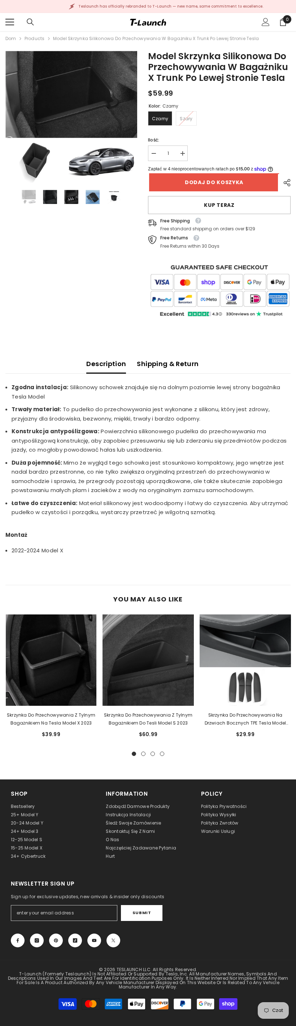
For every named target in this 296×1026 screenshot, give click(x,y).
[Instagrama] (37, 940)
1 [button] (134, 754)
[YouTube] (94, 940)
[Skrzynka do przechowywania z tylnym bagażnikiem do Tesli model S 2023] (148, 660)
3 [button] (153, 754)
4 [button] (162, 754)
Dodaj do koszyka (213, 182)
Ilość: (153, 140)
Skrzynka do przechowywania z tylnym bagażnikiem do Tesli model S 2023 (148, 719)
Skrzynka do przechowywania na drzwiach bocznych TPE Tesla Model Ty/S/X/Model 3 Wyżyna (245, 719)
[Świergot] (113, 940)
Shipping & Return (168, 363)
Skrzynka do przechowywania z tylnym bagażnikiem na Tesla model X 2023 (51, 719)
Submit (141, 913)
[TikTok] (75, 940)
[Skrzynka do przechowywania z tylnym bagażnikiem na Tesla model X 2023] (51, 660)
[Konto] (266, 22)
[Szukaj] (30, 22)
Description (106, 363)
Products (35, 38)
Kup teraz (219, 205)
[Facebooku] (18, 940)
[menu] (9, 22)
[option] (71, 117)
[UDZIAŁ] (284, 182)
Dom (10, 38)
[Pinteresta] (56, 940)
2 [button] (143, 754)
